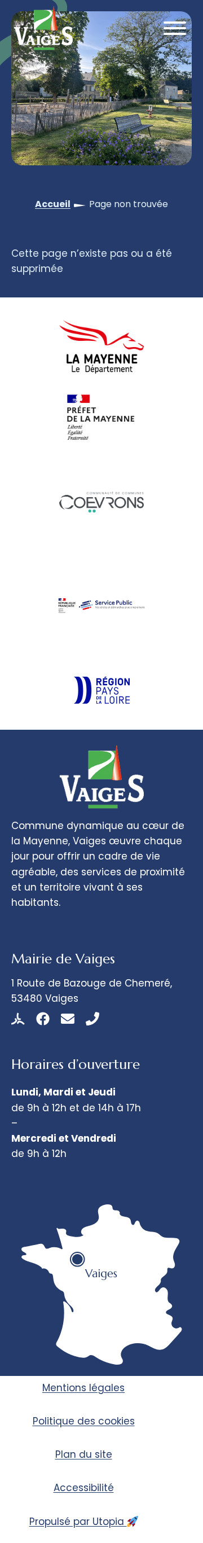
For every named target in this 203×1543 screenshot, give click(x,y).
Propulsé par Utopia (78, 1521)
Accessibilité (84, 1487)
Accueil (52, 204)
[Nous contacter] (67, 1018)
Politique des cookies (84, 1421)
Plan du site (83, 1454)
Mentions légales (83, 1388)
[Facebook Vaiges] (43, 1018)
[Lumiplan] (18, 1018)
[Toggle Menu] (175, 28)
